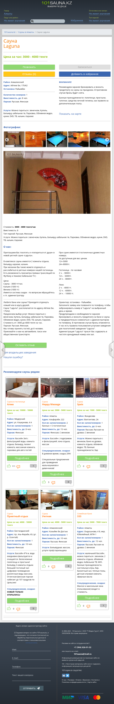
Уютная (46, 516)
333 (79, 516)
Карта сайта (92, 682)
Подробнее (22, 458)
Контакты (95, 680)
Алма (10, 404)
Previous (6, 139)
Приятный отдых (17, 516)
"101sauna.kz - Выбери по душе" (57, 4)
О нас (64, 680)
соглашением (31, 642)
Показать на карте (70, 113)
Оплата (78, 680)
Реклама (71, 680)
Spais (80, 404)
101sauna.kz (10, 32)
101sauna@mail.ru (82, 654)
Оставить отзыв (25, 345)
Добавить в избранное (85, 74)
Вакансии (86, 680)
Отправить (29, 688)
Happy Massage (51, 404)
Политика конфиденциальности (74, 682)
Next (106, 139)
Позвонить (29, 67)
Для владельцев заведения (19, 352)
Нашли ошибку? (13, 357)
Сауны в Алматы (26, 32)
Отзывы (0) (29, 74)
